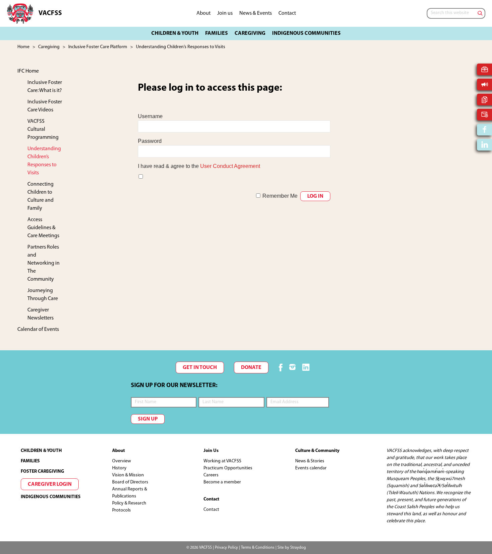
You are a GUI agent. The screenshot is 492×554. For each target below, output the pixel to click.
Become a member (222, 482)
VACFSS (50, 13)
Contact (211, 509)
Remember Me (280, 196)
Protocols (121, 510)
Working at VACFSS (222, 461)
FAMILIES (30, 461)
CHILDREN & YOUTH (41, 450)
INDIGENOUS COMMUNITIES (51, 496)
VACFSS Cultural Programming (43, 129)
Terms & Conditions (257, 548)
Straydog (298, 548)
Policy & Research (129, 503)
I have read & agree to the (199, 166)
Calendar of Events (38, 329)
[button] (174, 33)
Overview (121, 461)
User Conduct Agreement (230, 166)
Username (150, 116)
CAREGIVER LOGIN (50, 484)
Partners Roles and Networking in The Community (43, 263)
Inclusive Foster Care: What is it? (44, 86)
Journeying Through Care (42, 294)
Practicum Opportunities (227, 468)
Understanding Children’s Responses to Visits (44, 161)
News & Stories (309, 461)
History (119, 468)
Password (150, 141)
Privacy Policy (226, 548)
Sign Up (148, 419)
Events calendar (311, 468)
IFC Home (28, 71)
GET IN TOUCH (200, 367)
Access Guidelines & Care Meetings (43, 228)
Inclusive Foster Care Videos (44, 106)
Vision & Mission (128, 475)
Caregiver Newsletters (40, 314)
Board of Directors (130, 482)
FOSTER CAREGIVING (42, 471)
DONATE (251, 367)
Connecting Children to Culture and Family (40, 196)
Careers (211, 475)
